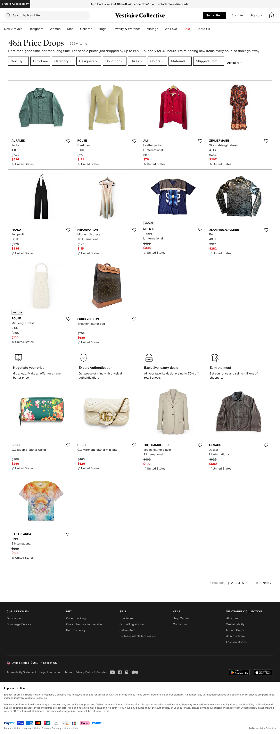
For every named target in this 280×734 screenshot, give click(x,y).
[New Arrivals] (25, 29)
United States (41, 728)
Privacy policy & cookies (91, 672)
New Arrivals (13, 29)
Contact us (180, 624)
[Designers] (46, 29)
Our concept (15, 618)
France (7, 728)
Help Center (181, 618)
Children (86, 29)
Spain (67, 728)
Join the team (235, 636)
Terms (68, 672)
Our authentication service (84, 624)
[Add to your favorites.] (68, 140)
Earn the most (220, 367)
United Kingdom (23, 728)
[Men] (77, 29)
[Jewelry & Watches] (143, 29)
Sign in (237, 15)
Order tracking (76, 618)
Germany (56, 728)
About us (232, 618)
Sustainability (235, 624)
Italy (75, 728)
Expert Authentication (96, 367)
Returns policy (75, 630)
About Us (203, 29)
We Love (171, 29)
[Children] (95, 29)
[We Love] (180, 29)
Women (55, 29)
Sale (187, 29)
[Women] (64, 29)
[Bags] (109, 29)
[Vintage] (161, 29)
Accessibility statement (21, 672)
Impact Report (236, 630)
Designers (36, 29)
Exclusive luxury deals (161, 367)
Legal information (50, 672)
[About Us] (213, 29)
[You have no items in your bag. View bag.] (271, 15)
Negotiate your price (28, 367)
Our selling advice (132, 624)
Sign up (256, 15)
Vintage (152, 29)
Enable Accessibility (15, 4)
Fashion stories (236, 642)
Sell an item (214, 15)
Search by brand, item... (29, 15)
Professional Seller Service (138, 636)
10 (257, 582)
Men (70, 29)
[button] (271, 15)
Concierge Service (19, 624)
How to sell (127, 618)
